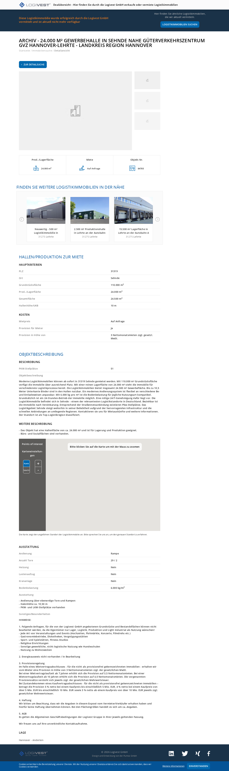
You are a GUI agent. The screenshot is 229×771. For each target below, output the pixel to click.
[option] (46, 219)
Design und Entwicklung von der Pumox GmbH (114, 755)
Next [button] (158, 219)
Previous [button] (22, 219)
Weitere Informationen (173, 766)
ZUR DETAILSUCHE (34, 64)
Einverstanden (198, 766)
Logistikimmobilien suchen (179, 24)
